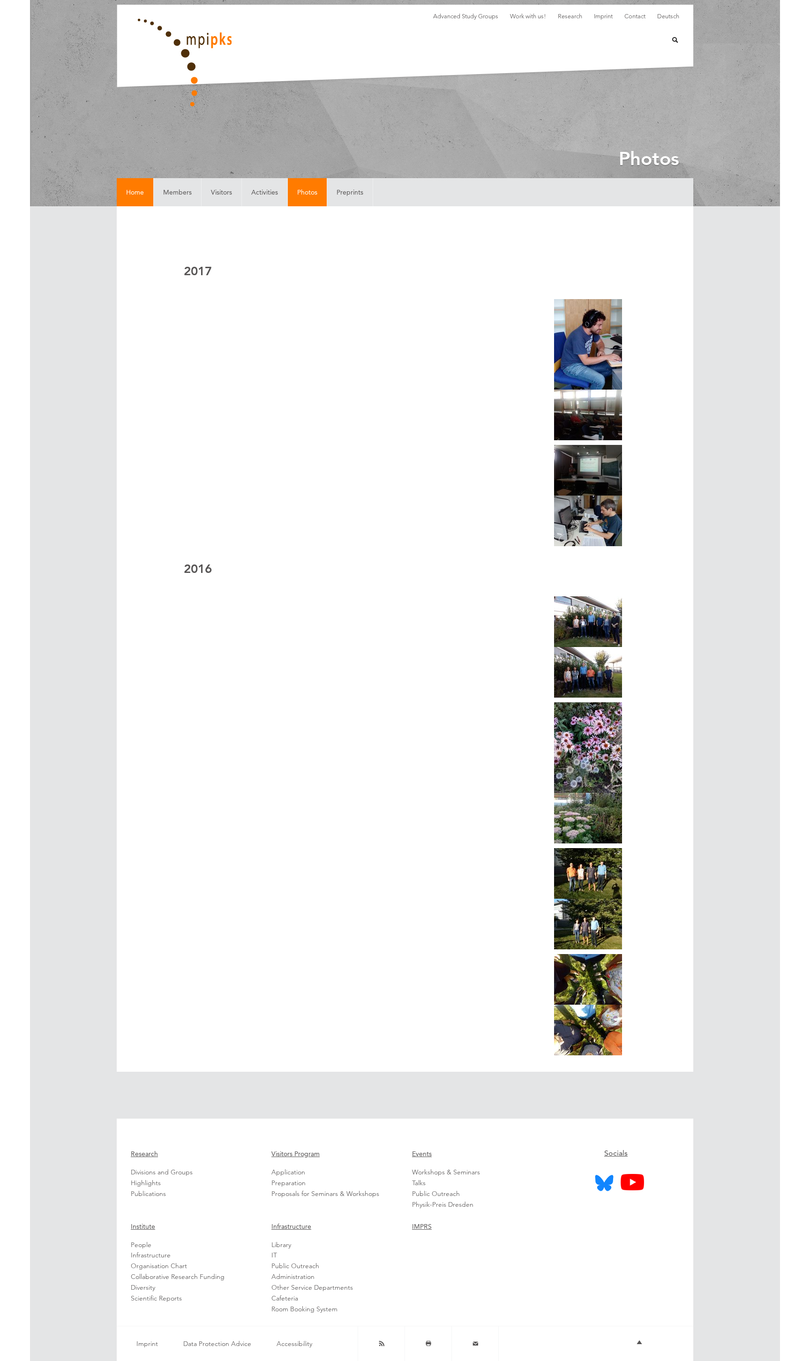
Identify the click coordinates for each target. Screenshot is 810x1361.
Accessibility (294, 1343)
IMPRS (422, 1226)
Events (422, 1154)
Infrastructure (291, 1226)
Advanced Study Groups (465, 16)
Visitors (221, 192)
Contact (634, 16)
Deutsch (668, 16)
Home (135, 192)
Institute (143, 1226)
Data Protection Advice (217, 1343)
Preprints (350, 192)
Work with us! (528, 16)
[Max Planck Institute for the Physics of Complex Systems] (231, 62)
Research (570, 16)
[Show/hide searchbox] (669, 41)
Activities (264, 192)
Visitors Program (295, 1154)
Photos (307, 192)
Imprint (603, 16)
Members (177, 192)
